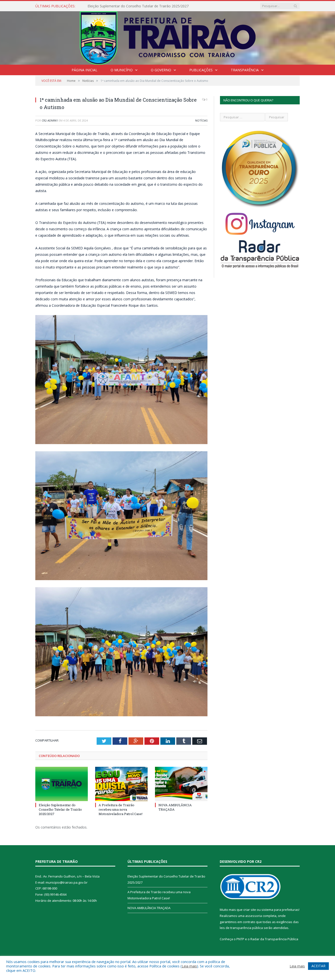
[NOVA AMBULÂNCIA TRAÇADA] (181, 784)
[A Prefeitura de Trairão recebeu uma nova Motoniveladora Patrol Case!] (121, 784)
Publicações (201, 70)
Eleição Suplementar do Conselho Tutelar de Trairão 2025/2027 (60, 809)
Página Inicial (84, 70)
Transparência (245, 70)
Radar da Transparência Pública (274, 939)
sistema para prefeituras (280, 909)
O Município (122, 70)
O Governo (161, 70)
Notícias (201, 120)
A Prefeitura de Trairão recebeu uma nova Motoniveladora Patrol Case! (144, 6)
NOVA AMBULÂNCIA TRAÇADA (149, 908)
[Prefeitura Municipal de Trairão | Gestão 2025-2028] (168, 37)
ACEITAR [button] (318, 966)
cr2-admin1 (50, 120)
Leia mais (189, 966)
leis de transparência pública (241, 928)
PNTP (240, 939)
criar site (249, 909)
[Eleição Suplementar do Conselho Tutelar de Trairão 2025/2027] (61, 784)
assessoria (253, 916)
